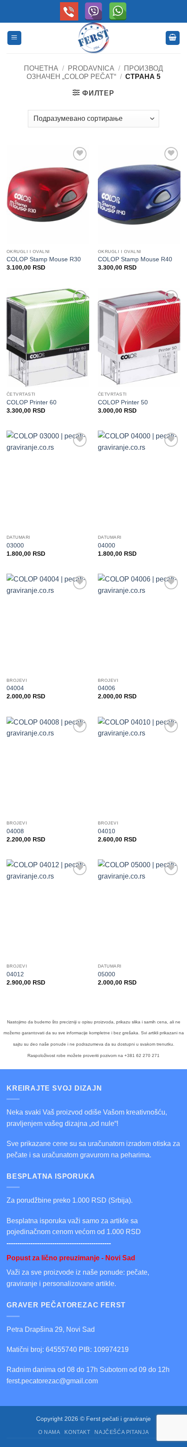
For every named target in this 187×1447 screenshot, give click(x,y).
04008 (15, 831)
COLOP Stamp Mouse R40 (135, 259)
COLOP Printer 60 (32, 402)
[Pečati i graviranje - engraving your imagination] (93, 38)
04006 (106, 688)
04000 (106, 545)
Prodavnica (91, 68)
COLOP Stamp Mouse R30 (44, 259)
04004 (15, 688)
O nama (49, 1432)
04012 (15, 974)
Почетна (41, 68)
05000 (106, 974)
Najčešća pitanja (121, 1432)
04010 (106, 831)
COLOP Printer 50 (123, 402)
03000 (15, 545)
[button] (14, 38)
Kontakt (77, 1432)
